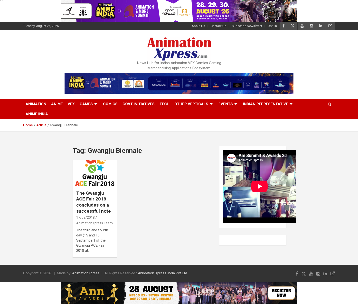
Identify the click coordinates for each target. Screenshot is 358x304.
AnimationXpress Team (94, 223)
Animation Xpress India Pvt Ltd (162, 273)
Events (225, 104)
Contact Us (218, 26)
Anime (57, 104)
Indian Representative (265, 104)
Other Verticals (191, 104)
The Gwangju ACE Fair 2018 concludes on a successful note (93, 202)
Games (86, 104)
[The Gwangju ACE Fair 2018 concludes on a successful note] (95, 173)
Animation (36, 104)
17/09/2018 (85, 217)
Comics (110, 104)
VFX (71, 104)
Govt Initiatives (138, 104)
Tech (165, 104)
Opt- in (272, 26)
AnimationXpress (86, 273)
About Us (198, 26)
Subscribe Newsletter (247, 26)
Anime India (37, 114)
